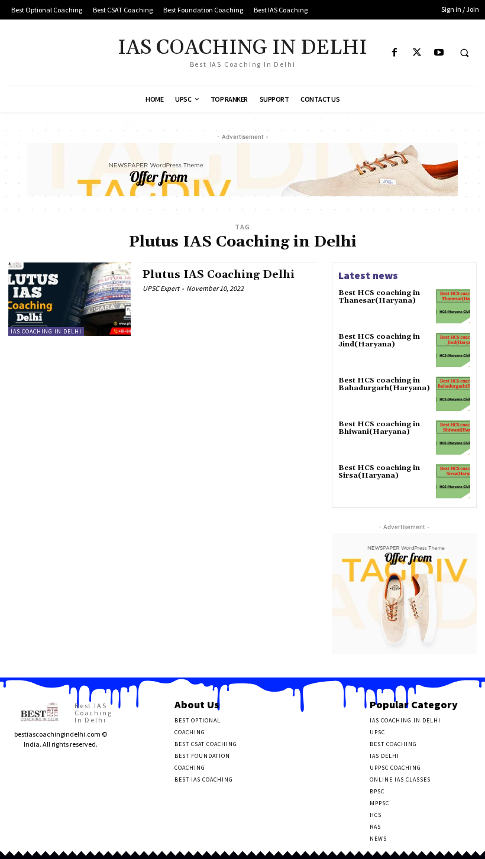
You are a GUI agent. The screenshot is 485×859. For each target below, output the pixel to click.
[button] (464, 53)
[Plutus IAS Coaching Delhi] (69, 299)
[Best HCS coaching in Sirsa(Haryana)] (453, 481)
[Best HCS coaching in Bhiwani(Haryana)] (453, 437)
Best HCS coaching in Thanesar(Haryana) (379, 297)
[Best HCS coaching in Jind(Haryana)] (453, 350)
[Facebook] (395, 53)
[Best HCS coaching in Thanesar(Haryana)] (453, 306)
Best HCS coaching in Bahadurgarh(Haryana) (384, 384)
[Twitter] (417, 53)
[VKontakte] (68, 765)
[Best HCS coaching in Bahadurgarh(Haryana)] (453, 394)
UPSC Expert (161, 288)
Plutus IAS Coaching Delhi (219, 274)
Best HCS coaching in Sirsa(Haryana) (379, 471)
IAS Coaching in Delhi (46, 331)
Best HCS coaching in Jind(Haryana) (379, 340)
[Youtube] (439, 53)
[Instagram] (31, 765)
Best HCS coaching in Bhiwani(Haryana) (379, 428)
